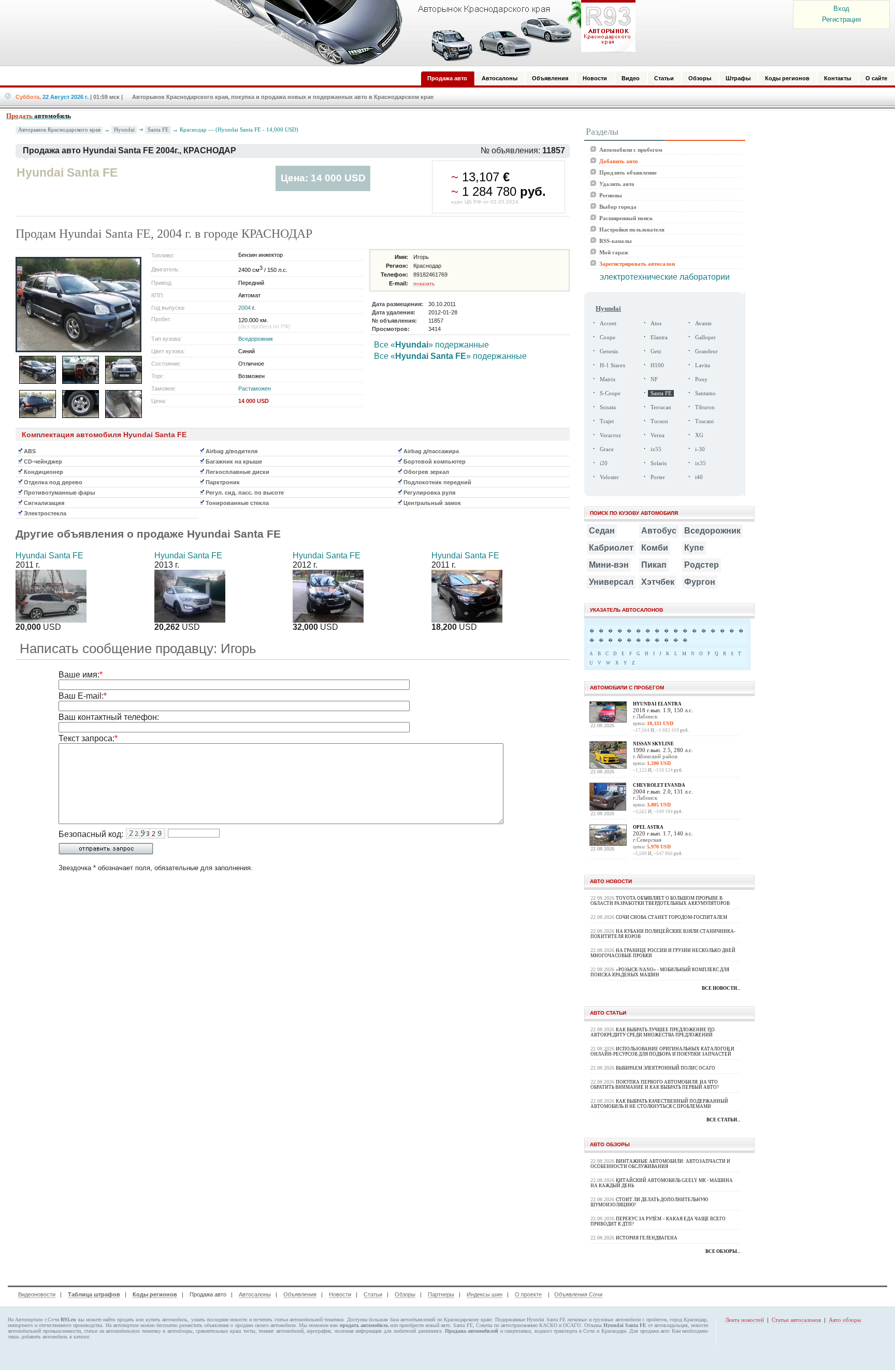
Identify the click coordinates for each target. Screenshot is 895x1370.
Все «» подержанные (431, 344)
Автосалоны (255, 1294)
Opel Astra (648, 827)
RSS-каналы (615, 241)
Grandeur (706, 351)
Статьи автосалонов (796, 1320)
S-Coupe (610, 393)
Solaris (659, 463)
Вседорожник (255, 339)
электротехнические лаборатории (665, 276)
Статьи (373, 1294)
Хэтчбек (657, 582)
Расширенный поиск (626, 218)
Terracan (661, 407)
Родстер (701, 564)
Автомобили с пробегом (630, 150)
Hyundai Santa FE (49, 555)
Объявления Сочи (578, 1294)
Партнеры (441, 1294)
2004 (244, 308)
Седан (602, 530)
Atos (656, 323)
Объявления (299, 1294)
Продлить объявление (628, 172)
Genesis (609, 351)
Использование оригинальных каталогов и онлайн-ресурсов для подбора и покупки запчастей (662, 1051)
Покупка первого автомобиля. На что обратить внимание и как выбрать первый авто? (654, 1084)
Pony (701, 379)
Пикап (654, 564)
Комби (654, 547)
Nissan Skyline (653, 743)
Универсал (611, 582)
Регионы (610, 195)
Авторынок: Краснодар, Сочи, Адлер (421, 32)
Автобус (658, 530)
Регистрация (841, 19)
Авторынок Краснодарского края (59, 130)
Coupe (607, 337)
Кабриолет (611, 547)
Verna (658, 435)
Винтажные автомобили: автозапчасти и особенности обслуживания (660, 1164)
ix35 (700, 463)
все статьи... (723, 1119)
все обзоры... (722, 1251)
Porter (658, 477)
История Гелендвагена (646, 1238)
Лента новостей (744, 1320)
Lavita (702, 365)
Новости (340, 1294)
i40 (699, 477)
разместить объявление (204, 1325)
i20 (604, 463)
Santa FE (158, 129)
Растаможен (254, 388)
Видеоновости (36, 1294)
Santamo (705, 393)
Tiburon (705, 407)
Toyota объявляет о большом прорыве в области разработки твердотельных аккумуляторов (660, 901)
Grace (607, 449)
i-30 (700, 449)
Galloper (705, 337)
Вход (841, 8)
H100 (657, 365)
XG (699, 435)
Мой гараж (613, 252)
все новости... (721, 988)
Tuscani (704, 421)
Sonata (608, 407)
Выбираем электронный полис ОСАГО (665, 1068)
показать (424, 283)
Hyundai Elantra (657, 703)
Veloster (609, 477)
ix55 (656, 449)
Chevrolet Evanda (659, 785)
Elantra (659, 337)
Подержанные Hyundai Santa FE (530, 1319)
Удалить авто (616, 184)
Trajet (607, 421)
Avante (703, 323)
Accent (608, 323)
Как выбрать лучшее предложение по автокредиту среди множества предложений (652, 1032)
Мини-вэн (609, 564)
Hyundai (124, 129)
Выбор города (618, 207)
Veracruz (610, 435)
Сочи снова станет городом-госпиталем (671, 917)
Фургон (699, 582)
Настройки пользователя (632, 229)
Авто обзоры (845, 1320)
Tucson (659, 421)
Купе (694, 547)
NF (654, 379)
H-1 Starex (613, 365)
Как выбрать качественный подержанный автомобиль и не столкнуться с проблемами (659, 1104)
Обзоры (405, 1294)
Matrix (608, 379)
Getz (656, 351)
